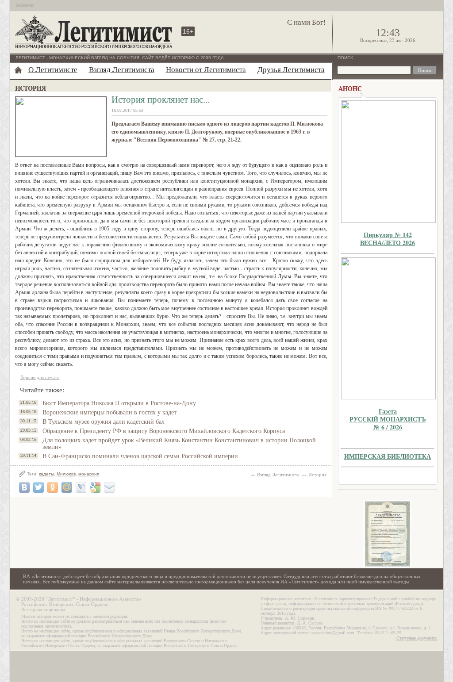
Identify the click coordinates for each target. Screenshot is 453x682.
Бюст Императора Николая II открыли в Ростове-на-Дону (119, 403)
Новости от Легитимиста (206, 69)
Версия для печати (40, 377)
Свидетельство (387, 534)
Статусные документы (417, 638)
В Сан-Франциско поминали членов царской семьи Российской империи (140, 456)
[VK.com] (24, 487)
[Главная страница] (18, 69)
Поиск (346, 57)
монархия (88, 473)
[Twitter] (38, 487)
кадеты (46, 473)
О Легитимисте (52, 69)
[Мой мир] (66, 487)
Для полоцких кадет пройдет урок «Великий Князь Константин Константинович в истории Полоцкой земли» (179, 443)
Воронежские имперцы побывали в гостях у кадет (109, 412)
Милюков (66, 473)
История (317, 474)
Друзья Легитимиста (291, 69)
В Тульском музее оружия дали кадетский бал (103, 421)
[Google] (95, 487)
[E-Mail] (109, 487)
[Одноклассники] (52, 487)
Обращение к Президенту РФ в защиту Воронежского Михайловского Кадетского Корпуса (163, 431)
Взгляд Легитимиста (121, 69)
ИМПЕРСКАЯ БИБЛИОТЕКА (387, 456)
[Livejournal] (81, 487)
